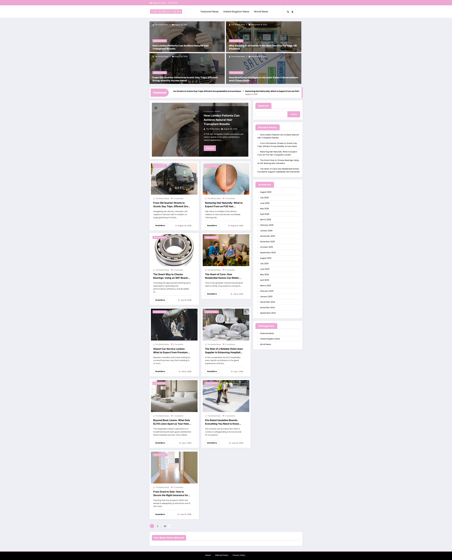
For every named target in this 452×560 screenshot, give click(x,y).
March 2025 (265, 285)
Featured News (210, 11)
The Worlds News (161, 24)
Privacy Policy (239, 555)
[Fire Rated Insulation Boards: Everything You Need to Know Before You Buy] (226, 396)
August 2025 (265, 258)
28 (165, 526)
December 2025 (267, 236)
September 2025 (268, 252)
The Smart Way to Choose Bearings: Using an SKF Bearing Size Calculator (171, 276)
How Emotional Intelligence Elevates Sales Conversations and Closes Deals (263, 79)
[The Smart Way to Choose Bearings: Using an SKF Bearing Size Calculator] (174, 250)
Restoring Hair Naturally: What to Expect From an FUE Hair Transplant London (255, 91)
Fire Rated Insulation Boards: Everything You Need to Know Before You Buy (222, 422)
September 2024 (268, 313)
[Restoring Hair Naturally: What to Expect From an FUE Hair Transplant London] (226, 178)
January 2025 (266, 296)
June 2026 (264, 203)
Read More (210, 148)
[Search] (288, 11)
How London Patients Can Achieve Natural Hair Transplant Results (180, 47)
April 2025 (264, 280)
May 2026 (264, 208)
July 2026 (264, 197)
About (208, 555)
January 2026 (266, 230)
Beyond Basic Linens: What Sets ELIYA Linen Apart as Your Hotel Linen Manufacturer (171, 422)
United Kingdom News (236, 11)
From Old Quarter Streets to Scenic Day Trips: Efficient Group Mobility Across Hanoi (185, 79)
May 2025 (264, 274)
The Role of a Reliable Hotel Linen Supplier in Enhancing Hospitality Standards (224, 350)
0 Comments (178, 198)
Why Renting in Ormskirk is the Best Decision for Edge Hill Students (263, 47)
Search (263, 105)
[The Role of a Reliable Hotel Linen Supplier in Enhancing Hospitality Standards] (226, 324)
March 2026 (265, 219)
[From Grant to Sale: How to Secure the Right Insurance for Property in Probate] (174, 467)
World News (261, 11)
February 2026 (266, 225)
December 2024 (267, 302)
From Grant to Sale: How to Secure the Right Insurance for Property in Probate (170, 493)
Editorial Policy (221, 555)
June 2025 (264, 269)
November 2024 (267, 307)
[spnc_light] (292, 11)
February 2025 (266, 291)
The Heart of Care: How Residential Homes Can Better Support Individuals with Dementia (222, 276)
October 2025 (266, 247)
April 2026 (264, 214)
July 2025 (264, 263)
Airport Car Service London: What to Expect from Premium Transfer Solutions (170, 350)
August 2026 (265, 192)
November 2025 (267, 241)
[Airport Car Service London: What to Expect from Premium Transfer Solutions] (174, 324)
